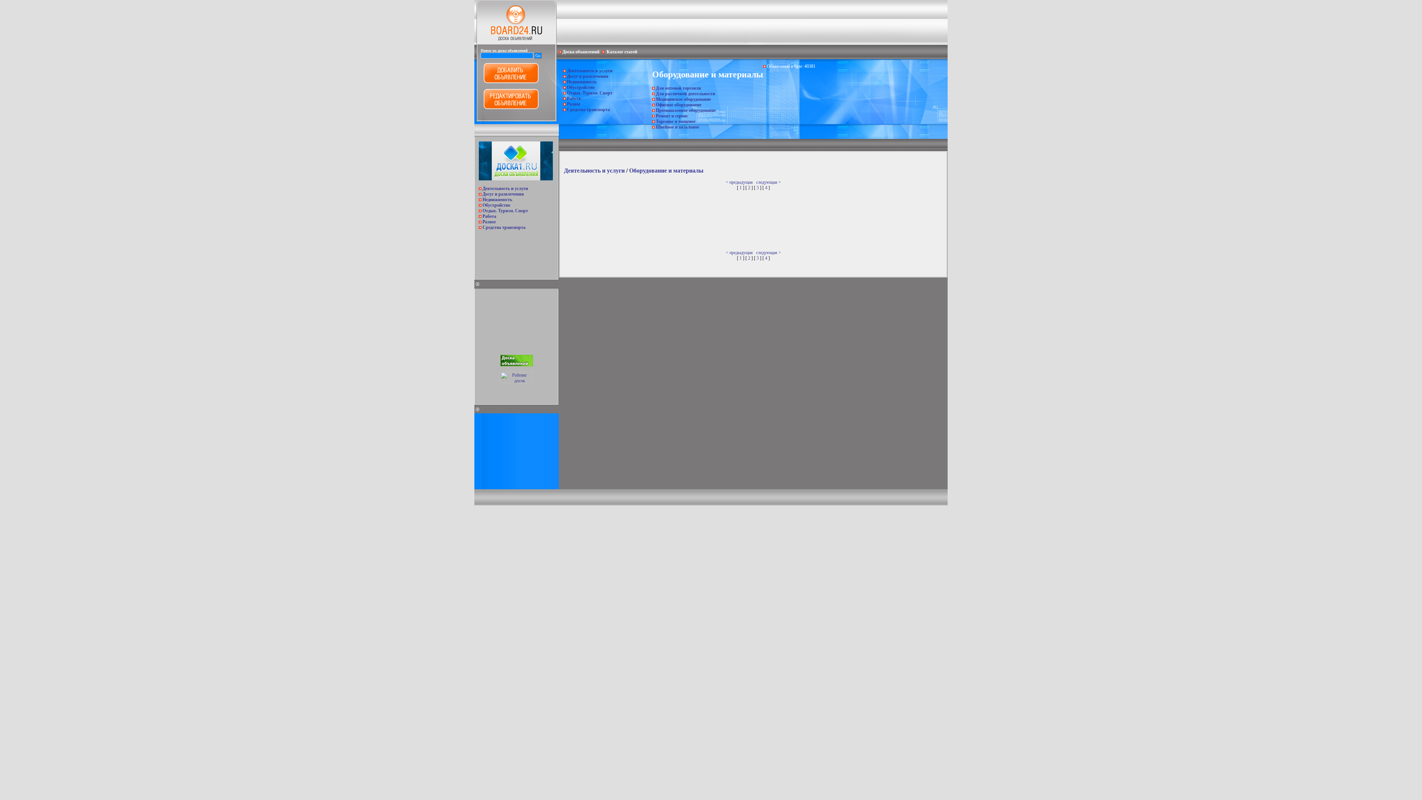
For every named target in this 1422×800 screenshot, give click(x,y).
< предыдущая (739, 182)
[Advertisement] (516, 252)
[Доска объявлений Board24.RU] (516, 43)
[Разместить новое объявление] (511, 81)
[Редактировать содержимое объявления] (511, 107)
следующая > (768, 182)
